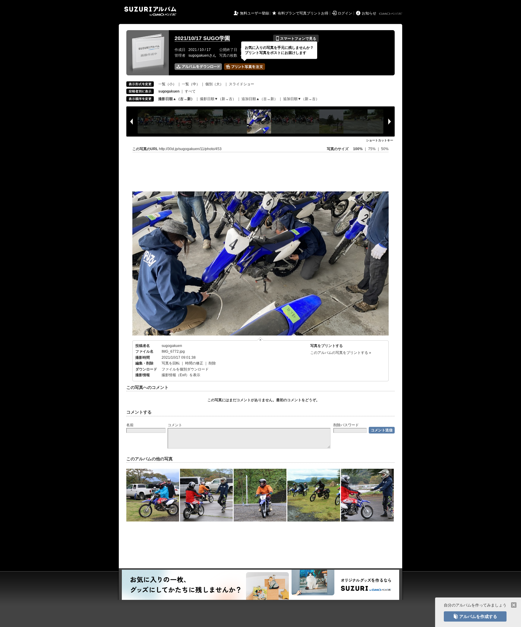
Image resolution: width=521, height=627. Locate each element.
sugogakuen (172, 346)
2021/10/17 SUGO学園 (202, 38)
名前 (130, 425)
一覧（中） (191, 84)
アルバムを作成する (475, 616)
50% (385, 149)
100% (358, 149)
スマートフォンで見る (296, 39)
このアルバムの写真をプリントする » (340, 353)
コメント (175, 425)
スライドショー (241, 84)
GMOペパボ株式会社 (391, 14)
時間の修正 (194, 363)
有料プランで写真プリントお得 (303, 13)
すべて (190, 91)
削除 (212, 363)
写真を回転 (171, 363)
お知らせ (369, 13)
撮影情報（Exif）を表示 (181, 375)
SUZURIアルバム (150, 11)
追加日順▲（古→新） (260, 99)
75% (372, 149)
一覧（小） (167, 84)
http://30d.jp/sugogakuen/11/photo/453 (190, 149)
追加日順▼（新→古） (301, 99)
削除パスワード (346, 425)
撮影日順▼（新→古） (218, 99)
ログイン (345, 13)
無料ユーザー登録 (254, 13)
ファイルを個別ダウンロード (185, 369)
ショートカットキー (379, 140)
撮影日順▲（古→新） (176, 99)
